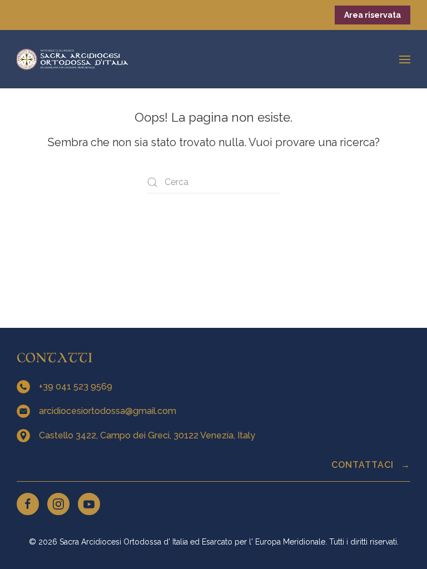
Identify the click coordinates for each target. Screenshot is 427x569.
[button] (404, 59)
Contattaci (363, 465)
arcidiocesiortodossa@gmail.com (108, 411)
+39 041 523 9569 (77, 386)
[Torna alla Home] (72, 59)
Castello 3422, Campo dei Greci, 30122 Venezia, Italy (148, 435)
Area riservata (372, 15)
